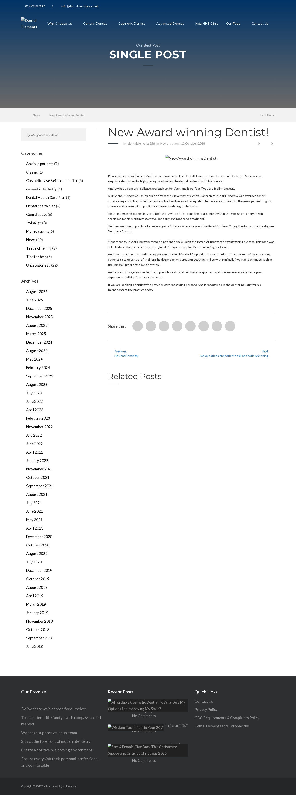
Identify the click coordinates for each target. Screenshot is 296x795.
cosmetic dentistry (41, 189)
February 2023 (38, 418)
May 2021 (34, 519)
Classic (32, 172)
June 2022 (34, 443)
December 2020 (39, 536)
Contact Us (260, 24)
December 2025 (39, 308)
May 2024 (34, 359)
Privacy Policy (206, 709)
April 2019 (34, 595)
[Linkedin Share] (164, 326)
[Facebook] (137, 326)
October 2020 (37, 545)
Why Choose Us (59, 24)
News (36, 115)
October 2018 (37, 629)
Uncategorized (38, 265)
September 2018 (39, 638)
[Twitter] (151, 326)
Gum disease (36, 214)
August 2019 (36, 587)
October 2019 (37, 579)
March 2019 (36, 604)
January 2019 (37, 612)
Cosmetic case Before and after (52, 180)
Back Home (267, 115)
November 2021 (39, 469)
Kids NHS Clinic (206, 24)
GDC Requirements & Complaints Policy (227, 717)
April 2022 (34, 452)
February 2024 (38, 367)
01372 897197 (35, 6)
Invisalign (34, 223)
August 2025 (36, 325)
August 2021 (36, 494)
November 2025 (39, 317)
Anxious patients (40, 163)
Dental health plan (40, 206)
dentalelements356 (141, 143)
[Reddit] (177, 326)
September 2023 (39, 376)
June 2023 (34, 401)
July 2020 (34, 562)
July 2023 (34, 393)
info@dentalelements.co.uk (79, 6)
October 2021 (37, 477)
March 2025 (36, 334)
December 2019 (39, 570)
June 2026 (34, 300)
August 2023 (36, 384)
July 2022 (34, 435)
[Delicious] (203, 326)
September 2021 (39, 486)
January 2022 (37, 460)
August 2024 (36, 350)
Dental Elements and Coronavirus (222, 726)
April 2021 (34, 528)
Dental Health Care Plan (45, 197)
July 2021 (34, 503)
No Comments (144, 716)
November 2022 (39, 426)
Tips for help (36, 256)
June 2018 (34, 646)
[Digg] (190, 326)
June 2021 (34, 511)
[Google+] (217, 326)
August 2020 (36, 553)
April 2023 (34, 410)
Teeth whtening (39, 248)
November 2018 (39, 621)
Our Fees (233, 24)
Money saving (37, 231)
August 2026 (36, 291)
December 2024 (39, 342)
